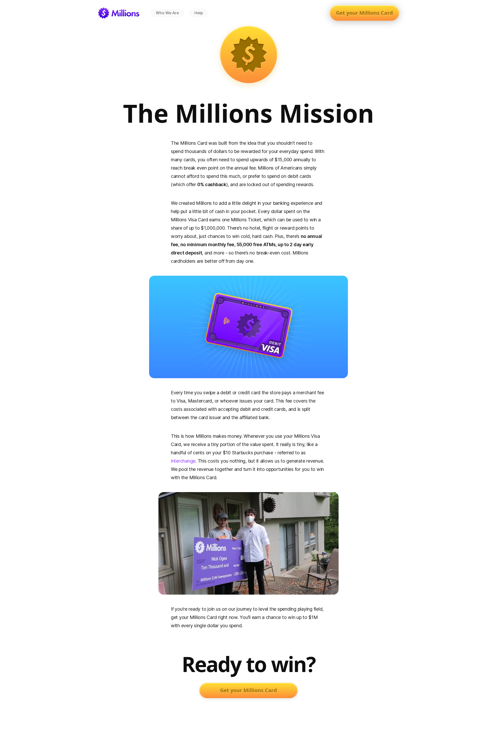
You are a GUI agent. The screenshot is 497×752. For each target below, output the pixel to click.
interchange (183, 461)
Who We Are (167, 12)
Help (198, 12)
